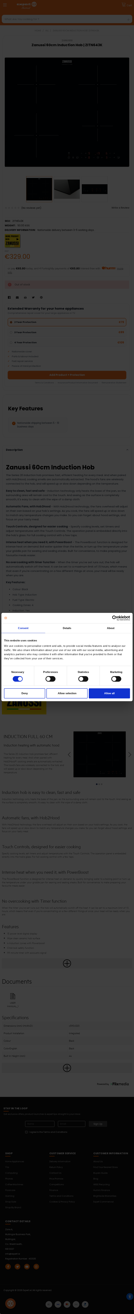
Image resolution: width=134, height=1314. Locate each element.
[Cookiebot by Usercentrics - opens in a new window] (114, 618)
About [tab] (111, 628)
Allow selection (67, 693)
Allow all (109, 693)
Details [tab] (67, 628)
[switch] (50, 679)
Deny (24, 693)
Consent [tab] (23, 628)
